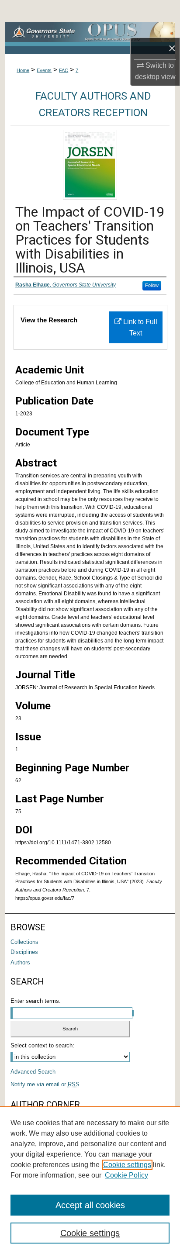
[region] (90, 1180)
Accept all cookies (90, 1205)
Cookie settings (127, 1164)
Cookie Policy (126, 1175)
